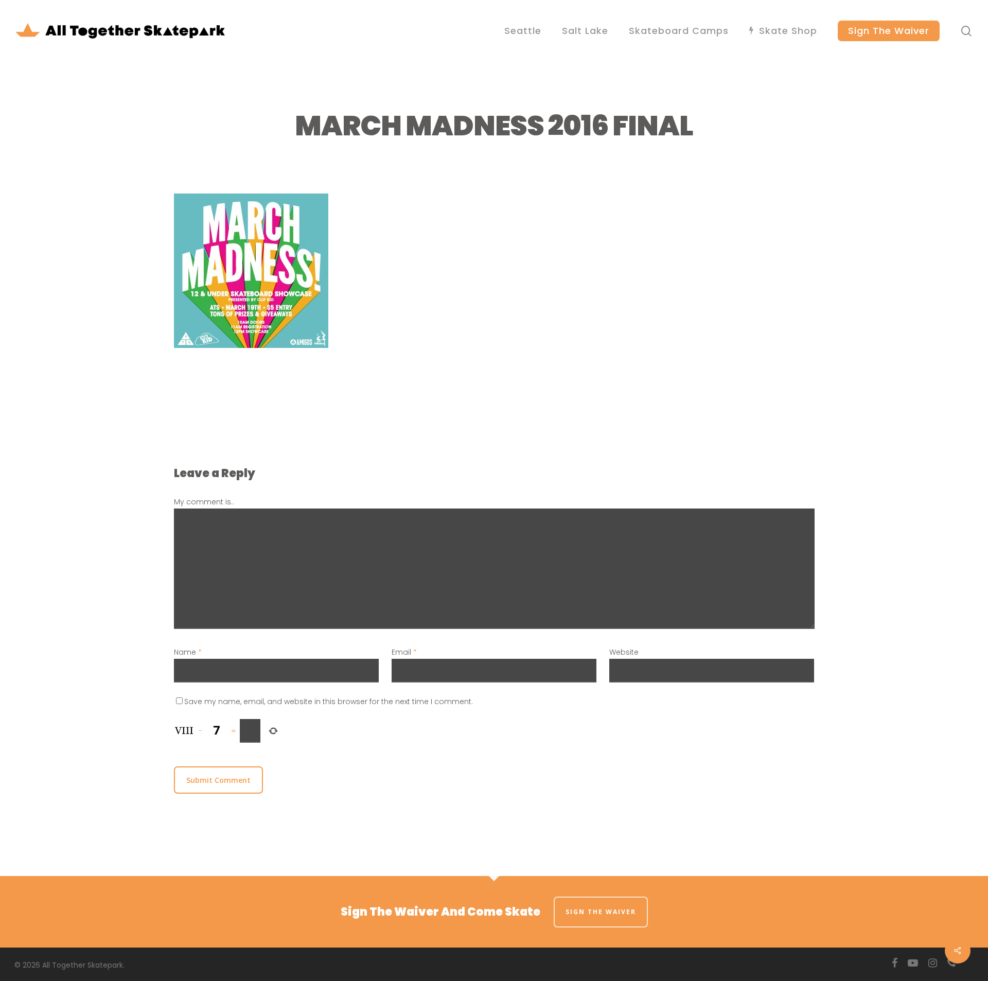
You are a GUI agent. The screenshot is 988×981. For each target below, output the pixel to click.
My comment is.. (204, 502)
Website (624, 652)
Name (188, 652)
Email (404, 652)
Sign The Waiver (601, 911)
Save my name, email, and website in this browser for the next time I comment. (328, 701)
